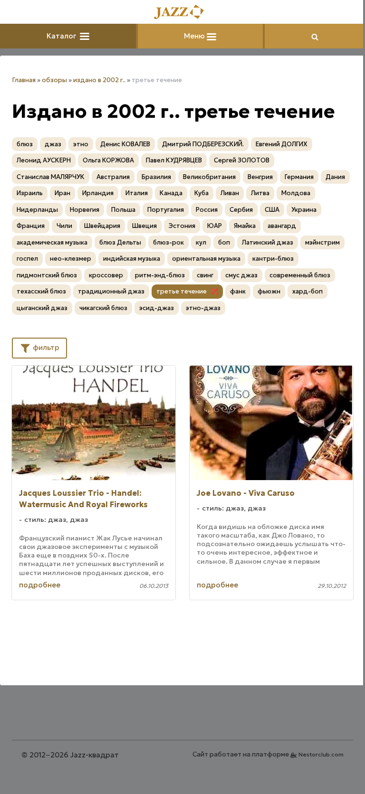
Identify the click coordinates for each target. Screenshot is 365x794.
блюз (25, 144)
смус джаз (241, 275)
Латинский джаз (267, 242)
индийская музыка (131, 259)
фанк (238, 291)
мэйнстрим (322, 242)
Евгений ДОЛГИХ (281, 144)
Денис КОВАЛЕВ (125, 144)
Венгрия (260, 177)
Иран (62, 193)
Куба (201, 193)
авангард (282, 226)
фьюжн (269, 291)
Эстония (182, 226)
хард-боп (307, 291)
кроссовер (106, 275)
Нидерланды (37, 210)
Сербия (241, 210)
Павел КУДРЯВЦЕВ (174, 160)
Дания (335, 177)
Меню (195, 35)
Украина (304, 210)
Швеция (144, 226)
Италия (136, 193)
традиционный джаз (111, 291)
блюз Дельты (120, 242)
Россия (207, 210)
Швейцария (102, 226)
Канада (171, 193)
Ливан (230, 193)
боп (224, 242)
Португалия (165, 210)
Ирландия (98, 193)
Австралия (113, 177)
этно (80, 144)
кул (201, 242)
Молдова (295, 193)
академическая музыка (52, 242)
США (272, 210)
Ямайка (245, 226)
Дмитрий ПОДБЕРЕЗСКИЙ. (203, 144)
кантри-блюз (273, 259)
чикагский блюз (103, 308)
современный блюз (299, 275)
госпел (27, 259)
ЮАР (214, 226)
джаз (53, 144)
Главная (24, 80)
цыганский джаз (42, 308)
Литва (260, 193)
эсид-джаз (156, 308)
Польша (123, 210)
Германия (299, 177)
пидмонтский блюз (47, 275)
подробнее (39, 584)
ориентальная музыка (206, 259)
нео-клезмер (70, 259)
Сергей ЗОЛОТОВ (241, 160)
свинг (205, 275)
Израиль (30, 193)
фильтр (45, 347)
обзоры (54, 80)
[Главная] (182, 12)
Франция (31, 226)
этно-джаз (203, 308)
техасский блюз (41, 291)
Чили (64, 226)
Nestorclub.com (321, 754)
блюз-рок (168, 242)
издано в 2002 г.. (99, 80)
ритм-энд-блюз (160, 275)
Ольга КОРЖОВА (108, 160)
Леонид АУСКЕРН (44, 160)
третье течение (181, 291)
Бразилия (156, 177)
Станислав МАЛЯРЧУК (51, 177)
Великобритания (209, 177)
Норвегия (84, 210)
